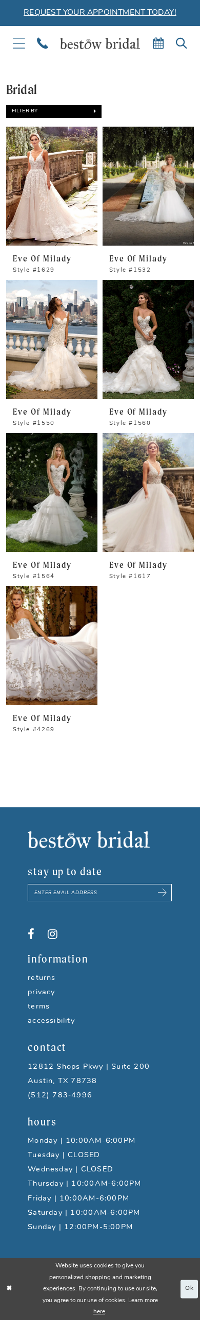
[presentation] (51, 186)
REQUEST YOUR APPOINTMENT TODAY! (100, 13)
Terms (39, 1007)
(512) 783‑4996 (60, 1095)
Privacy (41, 992)
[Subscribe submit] (163, 892)
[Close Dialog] (9, 1289)
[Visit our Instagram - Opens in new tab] (52, 934)
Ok (189, 1289)
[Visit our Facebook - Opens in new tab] (31, 934)
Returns (42, 978)
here (99, 1312)
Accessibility (51, 1021)
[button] (54, 111)
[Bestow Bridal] (100, 43)
